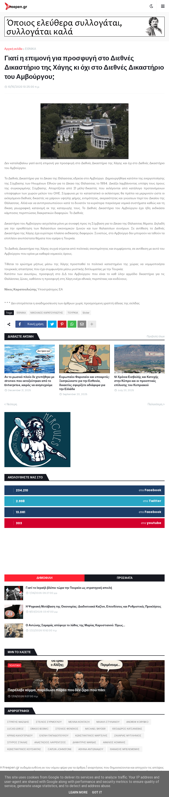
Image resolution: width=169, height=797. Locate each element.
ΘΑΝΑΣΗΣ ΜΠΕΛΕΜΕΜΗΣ (125, 749)
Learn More (78, 792)
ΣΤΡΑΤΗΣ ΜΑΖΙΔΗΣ (18, 722)
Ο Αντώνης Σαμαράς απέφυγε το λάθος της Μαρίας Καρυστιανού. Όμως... (75, 625)
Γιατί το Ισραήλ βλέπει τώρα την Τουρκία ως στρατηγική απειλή (69, 588)
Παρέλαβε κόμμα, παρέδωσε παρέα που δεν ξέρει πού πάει (56, 690)
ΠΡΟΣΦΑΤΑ (124, 578)
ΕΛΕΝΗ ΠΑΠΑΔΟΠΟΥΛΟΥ (53, 735)
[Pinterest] (62, 324)
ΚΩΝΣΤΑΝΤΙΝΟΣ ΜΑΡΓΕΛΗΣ (91, 735)
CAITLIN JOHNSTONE (60, 749)
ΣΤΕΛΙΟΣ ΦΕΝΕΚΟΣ (66, 728)
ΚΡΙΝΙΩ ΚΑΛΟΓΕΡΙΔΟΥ (20, 735)
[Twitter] (52, 324)
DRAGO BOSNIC (39, 728)
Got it (97, 792)
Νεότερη (12, 404)
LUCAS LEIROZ (15, 728)
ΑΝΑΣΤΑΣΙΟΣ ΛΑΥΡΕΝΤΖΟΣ (50, 742)
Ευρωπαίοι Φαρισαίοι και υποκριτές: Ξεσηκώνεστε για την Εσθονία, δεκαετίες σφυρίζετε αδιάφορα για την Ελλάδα (84, 383)
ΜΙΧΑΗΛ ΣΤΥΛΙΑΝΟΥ (107, 722)
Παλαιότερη (155, 404)
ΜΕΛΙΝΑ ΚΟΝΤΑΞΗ (79, 722)
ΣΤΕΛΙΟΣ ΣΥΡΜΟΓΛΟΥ (49, 722)
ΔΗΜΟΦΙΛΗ (44, 578)
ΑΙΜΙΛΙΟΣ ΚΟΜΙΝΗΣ (114, 742)
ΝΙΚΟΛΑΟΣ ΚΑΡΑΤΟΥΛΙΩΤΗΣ (46, 312)
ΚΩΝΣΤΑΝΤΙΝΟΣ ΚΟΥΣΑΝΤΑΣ (24, 749)
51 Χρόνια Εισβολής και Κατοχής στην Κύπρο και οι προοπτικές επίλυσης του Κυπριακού (136, 381)
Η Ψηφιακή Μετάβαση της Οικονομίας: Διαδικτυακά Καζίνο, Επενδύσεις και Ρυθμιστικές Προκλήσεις (93, 607)
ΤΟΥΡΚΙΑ (73, 312)
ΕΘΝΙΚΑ (30, 49)
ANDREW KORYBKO (137, 722)
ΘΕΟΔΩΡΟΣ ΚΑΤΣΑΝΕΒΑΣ (127, 728)
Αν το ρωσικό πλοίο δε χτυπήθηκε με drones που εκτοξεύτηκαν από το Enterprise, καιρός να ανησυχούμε (29, 381)
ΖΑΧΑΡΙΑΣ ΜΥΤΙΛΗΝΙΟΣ (127, 735)
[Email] (81, 324)
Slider (86, 312)
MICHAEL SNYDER (95, 728)
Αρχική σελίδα (13, 49)
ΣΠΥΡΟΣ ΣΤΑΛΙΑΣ (17, 742)
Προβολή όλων (156, 336)
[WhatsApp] (72, 324)
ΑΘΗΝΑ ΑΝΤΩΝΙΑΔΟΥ (90, 749)
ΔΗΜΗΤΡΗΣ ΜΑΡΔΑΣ (84, 742)
